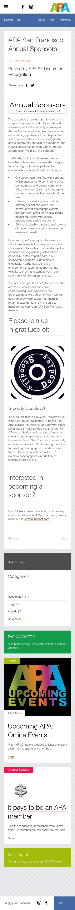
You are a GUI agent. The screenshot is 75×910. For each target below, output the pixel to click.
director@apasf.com (36, 519)
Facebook (22, 7)
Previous (13, 538)
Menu (7, 7)
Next (64, 538)
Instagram (31, 7)
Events (12, 660)
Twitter (32, 85)
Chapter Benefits (18, 769)
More (11, 757)
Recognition (19, 74)
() (18, 596)
